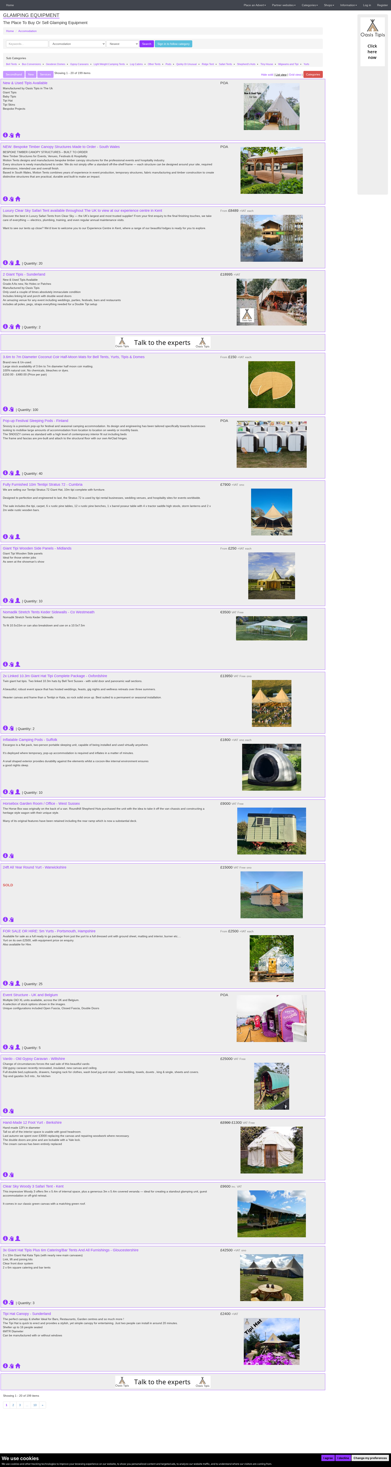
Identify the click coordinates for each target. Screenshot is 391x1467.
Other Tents (154, 64)
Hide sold (267, 74)
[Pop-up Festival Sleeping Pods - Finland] (271, 444)
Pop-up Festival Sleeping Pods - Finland (35, 421)
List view (281, 74)
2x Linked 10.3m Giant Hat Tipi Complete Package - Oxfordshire (55, 676)
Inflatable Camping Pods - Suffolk (30, 740)
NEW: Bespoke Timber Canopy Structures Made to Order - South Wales (61, 147)
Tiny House (266, 64)
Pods (168, 64)
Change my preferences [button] (370, 1458)
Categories (313, 74)
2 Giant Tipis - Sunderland (24, 274)
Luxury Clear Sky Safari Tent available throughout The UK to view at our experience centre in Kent (82, 211)
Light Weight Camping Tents (109, 64)
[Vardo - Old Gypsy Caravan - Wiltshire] (271, 1084)
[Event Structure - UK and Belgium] (271, 1018)
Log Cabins (136, 64)
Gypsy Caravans (79, 64)
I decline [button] (343, 1458)
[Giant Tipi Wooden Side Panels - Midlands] (271, 574)
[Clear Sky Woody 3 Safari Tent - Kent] (271, 1212)
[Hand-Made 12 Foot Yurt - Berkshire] (271, 1148)
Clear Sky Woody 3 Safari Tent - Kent (33, 1186)
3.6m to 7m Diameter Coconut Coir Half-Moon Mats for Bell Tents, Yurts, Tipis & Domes (74, 357)
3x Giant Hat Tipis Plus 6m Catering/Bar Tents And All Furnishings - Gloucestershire (70, 1250)
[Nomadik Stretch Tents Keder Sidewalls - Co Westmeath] (271, 626)
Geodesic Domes (55, 64)
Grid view (295, 74)
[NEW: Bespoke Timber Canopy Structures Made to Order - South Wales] (271, 170)
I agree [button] (328, 1458)
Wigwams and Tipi (288, 64)
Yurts (306, 64)
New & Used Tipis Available (25, 83)
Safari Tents (225, 64)
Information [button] (347, 5)
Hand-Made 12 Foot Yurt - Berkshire (32, 1122)
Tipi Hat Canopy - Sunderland (27, 1314)
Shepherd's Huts (246, 64)
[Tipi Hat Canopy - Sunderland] (271, 1339)
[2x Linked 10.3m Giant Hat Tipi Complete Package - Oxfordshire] (271, 701)
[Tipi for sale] (372, 41)
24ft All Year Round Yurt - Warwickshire (34, 867)
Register (382, 5)
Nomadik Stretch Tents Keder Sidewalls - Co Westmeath (48, 612)
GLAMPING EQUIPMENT (31, 15)
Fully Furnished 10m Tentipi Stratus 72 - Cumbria (42, 484)
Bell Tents (11, 64)
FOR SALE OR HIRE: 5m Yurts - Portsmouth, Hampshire (49, 931)
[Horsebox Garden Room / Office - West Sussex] (271, 829)
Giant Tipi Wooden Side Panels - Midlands (37, 548)
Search (146, 43)
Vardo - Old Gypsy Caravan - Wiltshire (34, 1059)
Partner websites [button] (283, 5)
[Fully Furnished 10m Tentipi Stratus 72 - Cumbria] (271, 510)
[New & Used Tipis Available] (271, 106)
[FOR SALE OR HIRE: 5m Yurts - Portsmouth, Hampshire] (271, 956)
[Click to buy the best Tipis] (163, 342)
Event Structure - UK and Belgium (30, 995)
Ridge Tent (208, 64)
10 (35, 1405)
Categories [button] (309, 5)
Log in (367, 5)
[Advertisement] (372, 130)
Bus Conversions (31, 64)
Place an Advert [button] (254, 5)
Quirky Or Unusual (186, 64)
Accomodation (27, 31)
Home (10, 5)
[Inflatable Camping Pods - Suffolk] (271, 765)
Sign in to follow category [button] (173, 43)
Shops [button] (328, 5)
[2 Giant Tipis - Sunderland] (271, 300)
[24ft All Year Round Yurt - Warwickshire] (271, 893)
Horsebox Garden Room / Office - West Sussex (41, 803)
